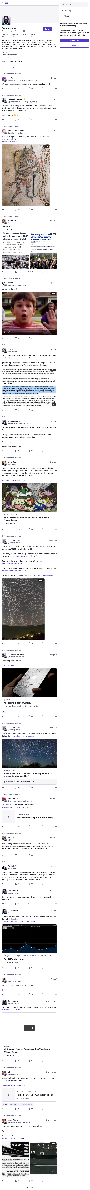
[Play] (5, 332)
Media (11, 61)
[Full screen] (54, 332)
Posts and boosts (8, 68)
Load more (29, 1187)
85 (3, 37)
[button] (29, 313)
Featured (18, 61)
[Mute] (9, 332)
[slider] (29, 329)
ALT (47, 204)
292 (13, 37)
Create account (74, 40)
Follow (47, 29)
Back (6, 3)
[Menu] (55, 29)
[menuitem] (29, 313)
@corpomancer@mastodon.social (12, 31)
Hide (46, 146)
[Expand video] (50, 332)
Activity (4, 61)
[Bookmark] (42, 88)
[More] (55, 88)
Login (74, 46)
